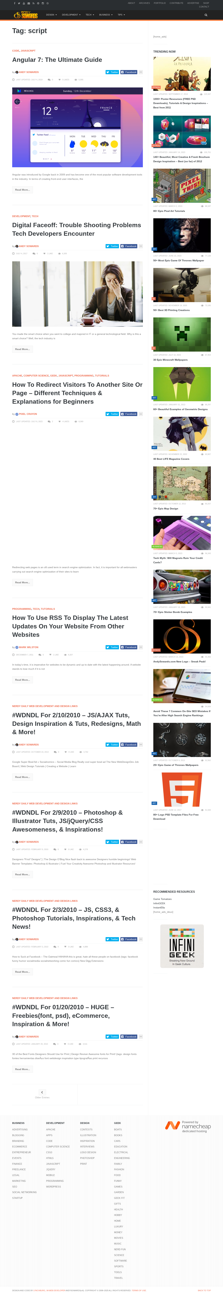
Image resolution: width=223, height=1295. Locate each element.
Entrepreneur (21, 1152)
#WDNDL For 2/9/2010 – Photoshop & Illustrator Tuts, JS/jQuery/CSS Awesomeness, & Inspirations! (67, 821)
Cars (117, 1141)
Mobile (50, 1175)
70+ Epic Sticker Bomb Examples (172, 612)
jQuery (50, 1169)
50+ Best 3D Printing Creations (171, 310)
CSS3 (49, 1152)
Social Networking (24, 1192)
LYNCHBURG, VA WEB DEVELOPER (49, 1290)
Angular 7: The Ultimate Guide (57, 59)
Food (117, 1175)
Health (118, 1209)
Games (118, 1186)
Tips (120, 15)
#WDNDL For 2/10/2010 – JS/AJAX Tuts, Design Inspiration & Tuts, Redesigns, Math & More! (76, 724)
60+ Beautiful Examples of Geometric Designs (180, 409)
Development (70, 15)
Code (15, 50)
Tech (88, 15)
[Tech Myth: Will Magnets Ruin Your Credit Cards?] (182, 533)
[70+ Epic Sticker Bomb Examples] (182, 587)
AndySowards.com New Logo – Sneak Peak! (179, 661)
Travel (118, 1278)
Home (117, 1221)
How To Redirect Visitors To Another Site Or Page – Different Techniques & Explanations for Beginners (77, 393)
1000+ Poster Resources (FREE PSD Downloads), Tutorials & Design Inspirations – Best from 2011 (180, 103)
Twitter (114, 72)
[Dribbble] (48, 3)
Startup (17, 1198)
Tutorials (102, 375)
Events (16, 1158)
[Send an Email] (29, 3)
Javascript (28, 50)
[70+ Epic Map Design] (182, 483)
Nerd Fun (120, 1249)
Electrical (121, 1152)
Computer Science (36, 375)
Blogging (18, 1135)
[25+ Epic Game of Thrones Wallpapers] (182, 740)
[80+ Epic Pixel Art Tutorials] (182, 186)
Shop (206, 3)
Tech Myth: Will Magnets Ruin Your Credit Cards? (178, 560)
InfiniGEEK (159, 903)
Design (50, 15)
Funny (118, 1181)
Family (118, 1164)
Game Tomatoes (162, 899)
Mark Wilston (28, 647)
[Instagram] (43, 3)
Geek (53, 375)
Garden (119, 1192)
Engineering (122, 1158)
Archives (144, 3)
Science (119, 1255)
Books (118, 1135)
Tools (118, 1272)
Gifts (117, 1203)
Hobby (118, 1215)
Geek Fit (119, 1198)
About (131, 3)
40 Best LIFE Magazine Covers (171, 459)
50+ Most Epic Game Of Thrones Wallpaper (178, 260)
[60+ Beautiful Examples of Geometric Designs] (182, 384)
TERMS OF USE (139, 1290)
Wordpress (53, 1186)
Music (117, 1243)
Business (104, 15)
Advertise (193, 3)
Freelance (19, 1169)
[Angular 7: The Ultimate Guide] (77, 127)
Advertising (20, 1129)
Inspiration (87, 1141)
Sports (119, 1266)
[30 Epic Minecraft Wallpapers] (182, 334)
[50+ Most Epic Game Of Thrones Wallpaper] (182, 235)
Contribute (176, 3)
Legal (16, 1175)
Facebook (130, 72)
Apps (49, 1135)
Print (83, 1164)
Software (120, 1260)
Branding (18, 1141)
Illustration (88, 1135)
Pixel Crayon (27, 414)
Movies (118, 1238)
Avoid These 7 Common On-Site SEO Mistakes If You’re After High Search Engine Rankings (181, 713)
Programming (84, 375)
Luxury (118, 1226)
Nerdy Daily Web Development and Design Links (45, 706)
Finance (17, 1164)
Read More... (22, 189)
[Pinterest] (38, 3)
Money (118, 1232)
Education (120, 1146)
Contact (204, 7)
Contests (86, 1129)
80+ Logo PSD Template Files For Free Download (176, 816)
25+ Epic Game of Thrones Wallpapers (175, 765)
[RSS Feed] (34, 3)
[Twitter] (19, 3)
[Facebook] (15, 3)
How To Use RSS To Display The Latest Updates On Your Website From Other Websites (70, 626)
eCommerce (19, 1146)
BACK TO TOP (204, 1290)
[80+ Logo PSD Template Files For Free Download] (182, 790)
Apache (17, 375)
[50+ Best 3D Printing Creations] (182, 285)
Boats (118, 1129)
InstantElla (159, 907)
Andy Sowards (28, 72)
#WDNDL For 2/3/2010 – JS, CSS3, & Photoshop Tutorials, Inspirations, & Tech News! (74, 918)
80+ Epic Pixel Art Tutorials (169, 211)
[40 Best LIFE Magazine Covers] (182, 434)
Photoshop (87, 1158)
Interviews (87, 1146)
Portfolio (160, 3)
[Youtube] (24, 3)
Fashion (119, 1169)
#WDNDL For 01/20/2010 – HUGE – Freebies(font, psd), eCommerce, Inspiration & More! (63, 1016)
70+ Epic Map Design (165, 508)
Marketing (19, 1181)
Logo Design (88, 1152)
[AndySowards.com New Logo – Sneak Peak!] (182, 636)
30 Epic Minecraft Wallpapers (170, 359)
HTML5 (49, 1158)
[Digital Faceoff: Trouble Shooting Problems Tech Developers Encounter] (77, 294)
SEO (14, 1186)
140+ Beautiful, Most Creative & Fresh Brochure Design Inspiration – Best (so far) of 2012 (181, 159)
